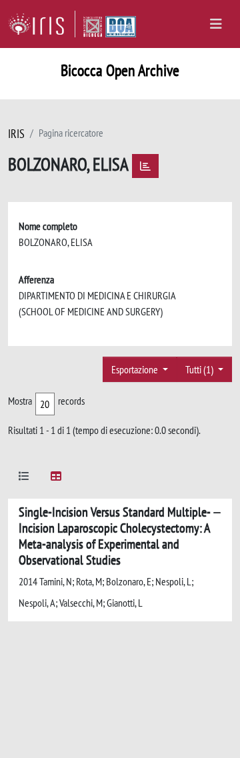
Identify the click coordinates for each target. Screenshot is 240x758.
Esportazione (135, 369)
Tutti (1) (200, 369)
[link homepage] (41, 24)
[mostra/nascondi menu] (216, 24)
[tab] (24, 478)
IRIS (16, 133)
